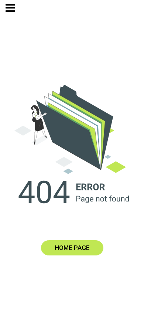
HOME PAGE (72, 247)
